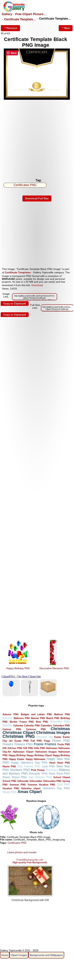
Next (67, 28)
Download (37, 285)
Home (4, 955)
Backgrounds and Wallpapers (46, 955)
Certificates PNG (25, 185)
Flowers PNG (23, 744)
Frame (38, 744)
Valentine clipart (30, 788)
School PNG (9, 781)
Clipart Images (19, 955)
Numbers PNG (20, 770)
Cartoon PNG (12, 729)
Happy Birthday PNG (18, 668)
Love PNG (48, 766)
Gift (4, 748)
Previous (11, 28)
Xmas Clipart (30, 791)
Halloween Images (46, 751)
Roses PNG (19, 777)
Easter (57, 737)
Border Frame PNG (22, 721)
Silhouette (23, 781)
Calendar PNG (32, 725)
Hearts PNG (9, 766)
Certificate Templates (18, 272)
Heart (52, 762)
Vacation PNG (11, 788)
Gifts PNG (39, 748)
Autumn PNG (10, 714)
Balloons (8, 717)
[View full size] (37, 98)
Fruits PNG (63, 744)
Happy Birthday (17, 755)
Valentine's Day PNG (56, 788)
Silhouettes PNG (52, 781)
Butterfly (7, 725)
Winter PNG (10, 792)
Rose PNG (63, 773)
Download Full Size (37, 198)
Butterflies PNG (60, 721)
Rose (52, 773)
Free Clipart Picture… (30, 14)
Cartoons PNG (36, 729)
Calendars (46, 725)
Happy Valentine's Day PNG (29, 762)
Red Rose (52, 769)
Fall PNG (36, 740)
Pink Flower (38, 770)
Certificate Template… (20, 19)
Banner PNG (38, 718)
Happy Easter (16, 759)
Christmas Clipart (19, 732)
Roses (6, 777)
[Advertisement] (37, 138)
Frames (50, 744)
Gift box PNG (15, 748)
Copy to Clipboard (14, 303)
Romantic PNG (38, 773)
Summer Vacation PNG (41, 784)
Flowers (8, 744)
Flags (47, 740)
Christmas (60, 729)
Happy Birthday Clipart (39, 755)
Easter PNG (22, 740)
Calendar (18, 725)
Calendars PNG (61, 725)
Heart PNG (63, 762)
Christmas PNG (19, 736)
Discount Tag (44, 736)
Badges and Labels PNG (36, 714)
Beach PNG (52, 718)
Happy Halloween (35, 759)
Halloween (51, 748)
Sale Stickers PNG (40, 777)
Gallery (7, 14)
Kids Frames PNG (28, 766)
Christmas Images (53, 732)
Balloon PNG (62, 714)
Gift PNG (28, 748)
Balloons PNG (22, 718)
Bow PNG (42, 721)
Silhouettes (35, 781)
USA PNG (63, 784)
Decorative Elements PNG (54, 668)
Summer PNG (18, 784)
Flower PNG (61, 740)
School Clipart (61, 777)
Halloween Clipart (23, 751)
